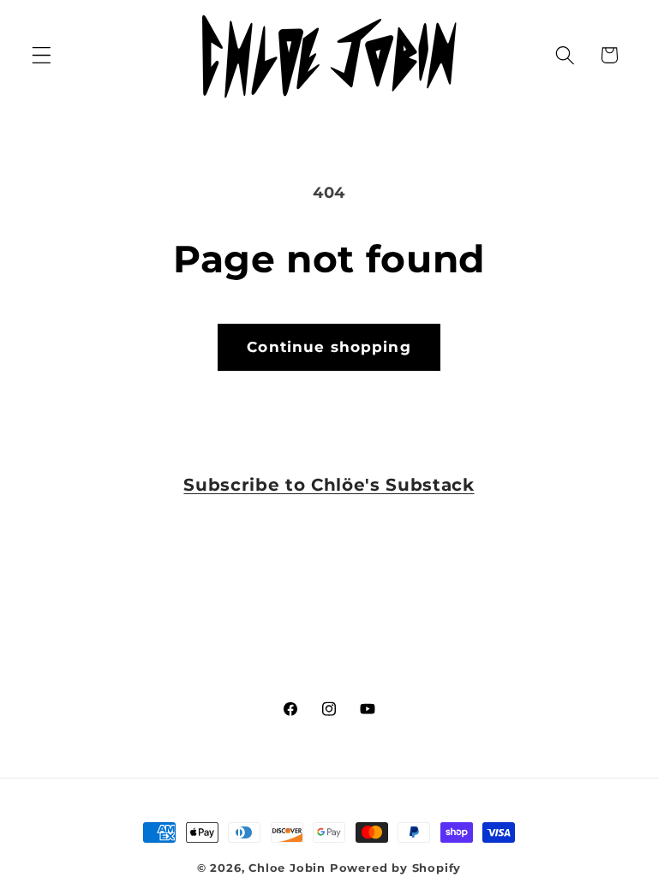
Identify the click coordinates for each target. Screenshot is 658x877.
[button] (41, 55)
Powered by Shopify (396, 868)
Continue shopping (329, 346)
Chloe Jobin (287, 868)
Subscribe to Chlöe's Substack (328, 484)
